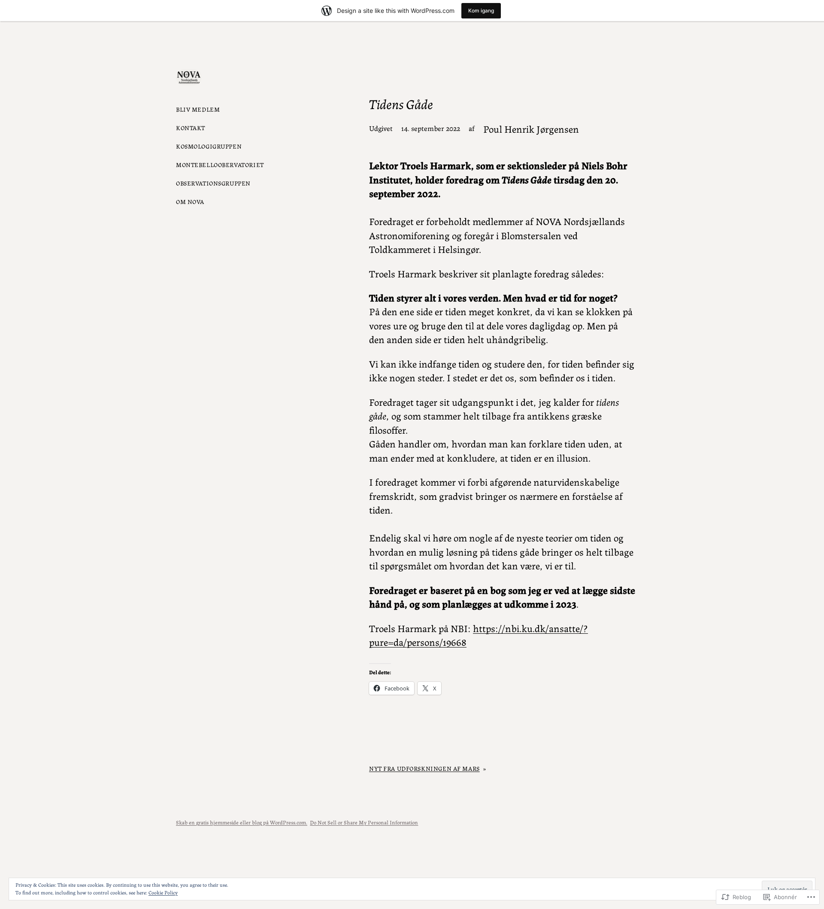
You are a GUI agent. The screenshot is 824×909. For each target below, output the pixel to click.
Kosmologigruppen (209, 146)
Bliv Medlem (198, 109)
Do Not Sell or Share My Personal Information (364, 822)
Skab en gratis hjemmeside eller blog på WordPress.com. (241, 822)
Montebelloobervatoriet (220, 164)
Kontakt (190, 127)
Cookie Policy (163, 892)
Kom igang (481, 10)
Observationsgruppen (213, 183)
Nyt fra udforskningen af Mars (424, 768)
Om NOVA (190, 201)
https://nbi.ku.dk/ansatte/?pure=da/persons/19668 (478, 634)
